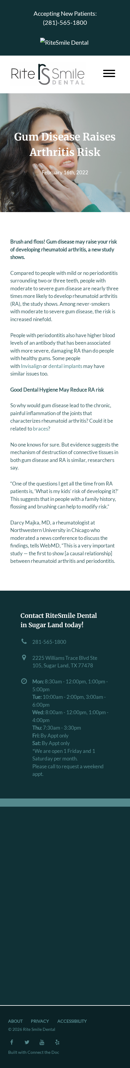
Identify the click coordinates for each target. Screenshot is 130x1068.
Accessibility (72, 1021)
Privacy (40, 1021)
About (15, 1021)
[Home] (48, 74)
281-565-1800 (49, 642)
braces (40, 428)
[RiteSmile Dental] (64, 41)
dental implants (65, 366)
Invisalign (31, 366)
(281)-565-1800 (65, 22)
